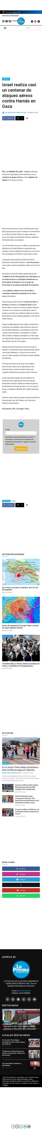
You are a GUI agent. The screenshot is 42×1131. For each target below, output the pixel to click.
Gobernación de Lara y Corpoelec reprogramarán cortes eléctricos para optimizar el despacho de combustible (19, 1026)
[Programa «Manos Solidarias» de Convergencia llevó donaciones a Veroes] (7, 812)
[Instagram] (13, 999)
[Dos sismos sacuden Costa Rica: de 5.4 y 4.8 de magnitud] (21, 572)
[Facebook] (7, 999)
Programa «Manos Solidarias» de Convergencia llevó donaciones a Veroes (27, 812)
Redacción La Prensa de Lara (16, 112)
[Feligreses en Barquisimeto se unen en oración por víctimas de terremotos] (34, 1054)
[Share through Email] (29, 1126)
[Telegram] (18, 999)
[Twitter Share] (17, 1126)
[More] (27, 118)
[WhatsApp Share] (21, 1126)
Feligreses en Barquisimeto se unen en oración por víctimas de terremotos (13, 1053)
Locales (5, 763)
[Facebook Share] (13, 1126)
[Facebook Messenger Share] (25, 1126)
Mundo (6, 79)
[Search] (38, 28)
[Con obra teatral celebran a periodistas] (34, 1065)
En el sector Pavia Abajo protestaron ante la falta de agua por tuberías (20, 768)
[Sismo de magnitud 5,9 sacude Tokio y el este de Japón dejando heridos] (21, 610)
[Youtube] (34, 999)
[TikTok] (24, 999)
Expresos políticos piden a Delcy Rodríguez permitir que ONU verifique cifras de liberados (26, 787)
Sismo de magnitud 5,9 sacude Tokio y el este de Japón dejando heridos (20, 627)
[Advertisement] (21, 53)
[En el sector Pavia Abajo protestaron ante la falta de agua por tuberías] (21, 751)
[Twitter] (29, 999)
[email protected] (24, 991)
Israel (13, 501)
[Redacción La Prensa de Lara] (3, 113)
